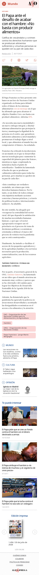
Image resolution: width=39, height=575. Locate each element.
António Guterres (15, 274)
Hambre (7, 323)
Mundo (13, 4)
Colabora (19, 559)
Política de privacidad (20, 562)
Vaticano (5, 11)
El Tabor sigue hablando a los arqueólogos (9, 371)
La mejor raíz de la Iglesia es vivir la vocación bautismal (11, 391)
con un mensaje (20, 108)
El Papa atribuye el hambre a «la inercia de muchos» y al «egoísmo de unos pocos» (18, 468)
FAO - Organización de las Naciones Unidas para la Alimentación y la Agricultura (16, 316)
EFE (30, 117)
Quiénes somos (19, 555)
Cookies (19, 565)
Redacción (6, 53)
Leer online (19, 549)
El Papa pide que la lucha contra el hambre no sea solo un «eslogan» (17, 502)
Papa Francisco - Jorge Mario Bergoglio (16, 335)
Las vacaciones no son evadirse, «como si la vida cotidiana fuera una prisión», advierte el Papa (11, 353)
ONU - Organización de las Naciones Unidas (15, 329)
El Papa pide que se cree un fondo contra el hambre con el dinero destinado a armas (17, 432)
